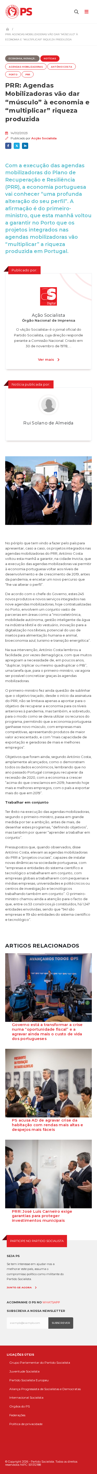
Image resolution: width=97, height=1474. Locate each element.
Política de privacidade (25, 1424)
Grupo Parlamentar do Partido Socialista (39, 1362)
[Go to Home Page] (7, 29)
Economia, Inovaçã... (22, 58)
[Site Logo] (20, 11)
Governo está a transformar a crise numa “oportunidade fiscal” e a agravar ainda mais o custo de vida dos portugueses (47, 1031)
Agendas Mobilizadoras (26, 67)
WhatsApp (51, 1302)
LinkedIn (25, 146)
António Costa (61, 67)
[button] (76, 11)
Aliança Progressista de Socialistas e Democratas (45, 1389)
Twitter (17, 146)
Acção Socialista (44, 138)
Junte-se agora (19, 1287)
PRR (27, 74)
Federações (17, 1415)
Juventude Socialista (24, 1371)
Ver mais (46, 359)
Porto (13, 74)
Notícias (50, 58)
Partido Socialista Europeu (29, 1380)
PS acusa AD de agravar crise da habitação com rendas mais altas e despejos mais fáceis (47, 1125)
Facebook (8, 146)
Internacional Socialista (26, 1397)
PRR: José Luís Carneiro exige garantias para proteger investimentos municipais (42, 1216)
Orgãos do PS (19, 1406)
